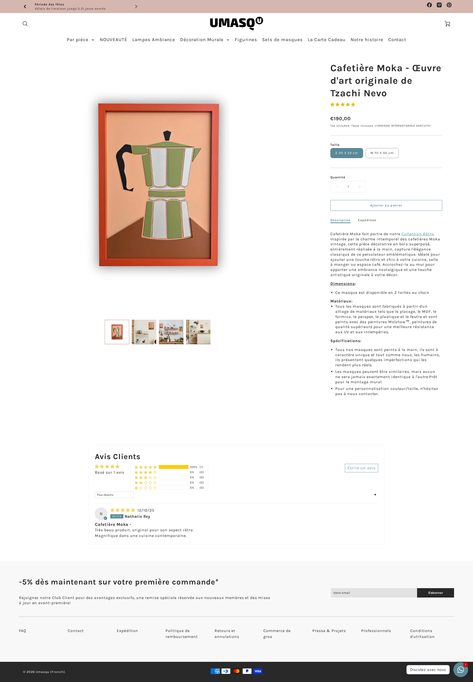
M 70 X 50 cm (382, 153)
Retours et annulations (227, 633)
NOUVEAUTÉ (113, 39)
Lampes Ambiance (153, 39)
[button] (342, 104)
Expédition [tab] (367, 220)
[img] (123, 510)
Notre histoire (367, 39)
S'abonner (435, 593)
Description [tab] (340, 220)
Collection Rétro (418, 234)
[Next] (298, 185)
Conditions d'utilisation (422, 633)
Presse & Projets (329, 630)
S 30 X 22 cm (346, 153)
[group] (80, 6)
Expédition (127, 630)
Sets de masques (282, 39)
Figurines (246, 39)
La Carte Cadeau (327, 39)
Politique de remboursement (182, 633)
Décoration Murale (201, 39)
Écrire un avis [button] (361, 468)
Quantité (337, 177)
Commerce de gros (277, 633)
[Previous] (25, 6)
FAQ (22, 630)
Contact (397, 39)
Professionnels (376, 630)
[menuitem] (81, 39)
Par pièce (78, 39)
